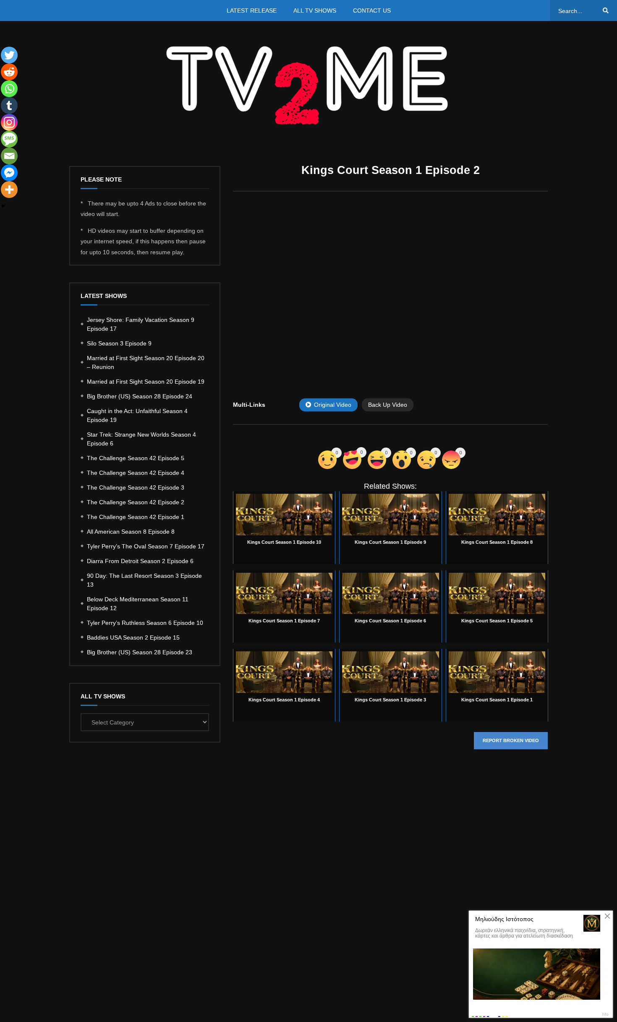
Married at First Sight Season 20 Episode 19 (145, 381)
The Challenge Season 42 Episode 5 (135, 458)
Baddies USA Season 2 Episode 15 (133, 637)
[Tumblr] (9, 105)
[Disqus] (390, 882)
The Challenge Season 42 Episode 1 (135, 517)
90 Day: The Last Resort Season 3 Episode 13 (144, 580)
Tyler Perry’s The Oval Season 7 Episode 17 (145, 546)
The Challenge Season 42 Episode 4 (135, 472)
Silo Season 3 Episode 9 (119, 343)
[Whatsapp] (9, 88)
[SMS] (9, 139)
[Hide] (3, 206)
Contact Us (372, 10)
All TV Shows (314, 10)
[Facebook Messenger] (9, 172)
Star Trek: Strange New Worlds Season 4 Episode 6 (141, 439)
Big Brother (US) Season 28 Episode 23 (139, 652)
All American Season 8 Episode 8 (131, 531)
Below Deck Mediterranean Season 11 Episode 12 (137, 603)
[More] (9, 189)
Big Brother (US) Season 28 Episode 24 (139, 396)
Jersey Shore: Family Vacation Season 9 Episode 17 (140, 324)
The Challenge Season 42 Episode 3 (135, 487)
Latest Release (252, 10)
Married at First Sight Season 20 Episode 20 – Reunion (145, 362)
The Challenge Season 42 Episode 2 (135, 502)
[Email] (9, 156)
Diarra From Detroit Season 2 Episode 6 (140, 561)
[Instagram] (9, 122)
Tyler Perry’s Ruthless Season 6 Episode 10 (145, 622)
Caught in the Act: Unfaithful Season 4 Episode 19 (137, 415)
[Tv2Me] (308, 85)
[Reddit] (9, 71)
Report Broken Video (511, 740)
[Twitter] (9, 55)
